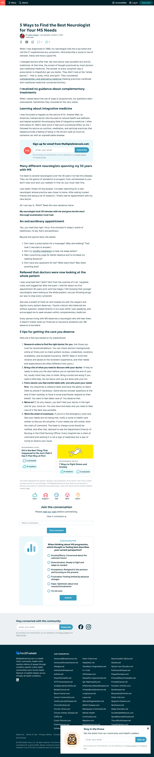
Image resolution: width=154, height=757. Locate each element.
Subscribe (146, 3)
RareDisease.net (118, 689)
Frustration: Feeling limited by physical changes (70, 577)
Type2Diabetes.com (119, 724)
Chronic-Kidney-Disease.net (66, 713)
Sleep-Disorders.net (119, 709)
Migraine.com (88, 720)
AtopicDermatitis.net (62, 678)
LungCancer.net (89, 693)
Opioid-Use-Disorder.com (122, 666)
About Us (20, 734)
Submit (68, 598)
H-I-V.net (86, 670)
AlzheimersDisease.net (63, 670)
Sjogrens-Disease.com (120, 701)
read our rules (50, 511)
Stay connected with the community (38, 621)
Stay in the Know (94, 729)
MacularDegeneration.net (93, 701)
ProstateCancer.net (119, 682)
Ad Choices (21, 738)
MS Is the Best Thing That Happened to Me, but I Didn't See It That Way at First (37, 453)
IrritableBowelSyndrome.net (94, 689)
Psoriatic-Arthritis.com (121, 686)
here (28, 488)
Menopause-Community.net (94, 709)
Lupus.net (87, 697)
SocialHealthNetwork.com (122, 713)
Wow (66, 496)
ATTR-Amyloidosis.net (63, 682)
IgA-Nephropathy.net (91, 682)
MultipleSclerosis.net (91, 724)
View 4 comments (55, 516)
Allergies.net (59, 666)
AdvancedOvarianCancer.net (66, 662)
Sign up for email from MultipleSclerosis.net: (61, 144)
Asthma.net (58, 674)
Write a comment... (31, 523)
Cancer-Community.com (64, 697)
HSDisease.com (89, 674)
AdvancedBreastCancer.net (65, 658)
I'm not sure (56, 591)
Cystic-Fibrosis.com (62, 720)
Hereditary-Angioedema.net (94, 666)
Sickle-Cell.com (118, 697)
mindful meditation (42, 251)
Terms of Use (41, 157)
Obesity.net (116, 662)
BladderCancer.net (62, 689)
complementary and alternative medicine (41, 79)
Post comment (56, 530)
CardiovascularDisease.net (65, 701)
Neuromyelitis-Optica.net (122, 658)
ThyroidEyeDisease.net (121, 720)
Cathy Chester (33, 35)
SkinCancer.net (117, 705)
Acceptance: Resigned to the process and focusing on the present (69, 570)
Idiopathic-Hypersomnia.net (94, 678)
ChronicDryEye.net (62, 705)
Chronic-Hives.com (62, 709)
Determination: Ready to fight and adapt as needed (67, 563)
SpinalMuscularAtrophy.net (122, 716)
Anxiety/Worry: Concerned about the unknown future (69, 556)
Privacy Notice (131, 746)
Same (77, 496)
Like (33, 496)
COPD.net (58, 716)
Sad (55, 496)
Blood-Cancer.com (62, 693)
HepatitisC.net (89, 662)
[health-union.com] (26, 653)
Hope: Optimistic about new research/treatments (64, 585)
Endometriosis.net (61, 724)
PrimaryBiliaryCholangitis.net (123, 678)
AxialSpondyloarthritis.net (65, 686)
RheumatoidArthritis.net (121, 693)
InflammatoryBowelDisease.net (96, 686)
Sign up (141, 739)
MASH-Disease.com (91, 705)
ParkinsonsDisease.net (120, 670)
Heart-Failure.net (90, 658)
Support (45, 496)
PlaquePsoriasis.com (120, 674)
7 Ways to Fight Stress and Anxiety (73, 465)
